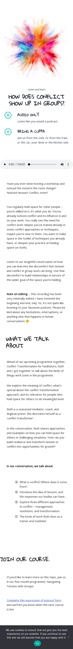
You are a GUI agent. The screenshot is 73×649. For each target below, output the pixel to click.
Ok (37, 643)
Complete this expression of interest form (34, 600)
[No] (68, 637)
